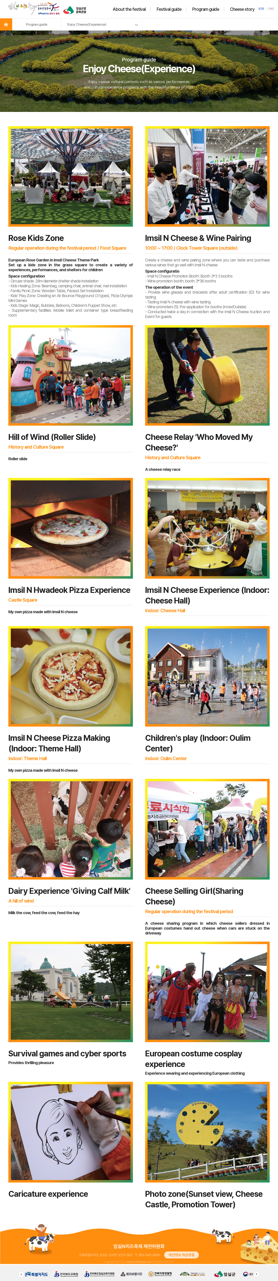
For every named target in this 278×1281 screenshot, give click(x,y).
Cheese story (242, 9)
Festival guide (169, 9)
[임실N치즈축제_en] (33, 2)
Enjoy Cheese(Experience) (87, 24)
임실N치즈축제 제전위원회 (138, 1246)
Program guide (205, 9)
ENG (271, 8)
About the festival (129, 9)
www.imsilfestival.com (138, 1261)
